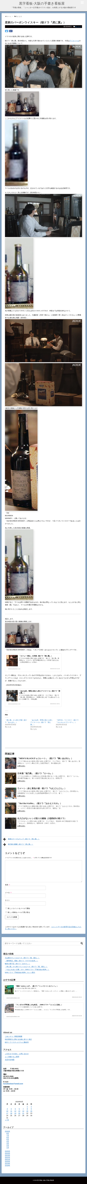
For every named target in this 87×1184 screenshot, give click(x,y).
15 (27, 1111)
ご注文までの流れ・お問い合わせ (17, 1054)
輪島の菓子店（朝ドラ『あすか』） (17, 964)
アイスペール (74, 41)
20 (19, 1113)
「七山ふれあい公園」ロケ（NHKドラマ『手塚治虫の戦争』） (27, 969)
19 (15, 1113)
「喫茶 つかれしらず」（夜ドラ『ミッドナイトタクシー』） (36, 986)
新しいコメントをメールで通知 (19, 908)
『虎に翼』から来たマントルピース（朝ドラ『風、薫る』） (26, 966)
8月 (7, 1133)
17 (7, 1113)
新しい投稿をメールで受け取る (19, 912)
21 (23, 1113)
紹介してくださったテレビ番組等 (17, 1042)
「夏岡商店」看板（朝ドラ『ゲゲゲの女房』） (21, 961)
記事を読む (21, 766)
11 (11, 1111)
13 (19, 1111)
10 (7, 1111)
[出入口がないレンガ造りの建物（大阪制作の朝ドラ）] (10, 823)
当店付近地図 (9, 1060)
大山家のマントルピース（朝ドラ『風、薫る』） (22, 958)
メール (8, 892)
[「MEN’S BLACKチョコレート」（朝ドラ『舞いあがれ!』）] (10, 763)
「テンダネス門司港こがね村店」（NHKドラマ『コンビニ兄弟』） (39, 1005)
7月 (7, 1135)
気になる (78, 26)
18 (11, 1113)
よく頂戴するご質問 (12, 1057)
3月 (7, 1143)
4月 (7, 1141)
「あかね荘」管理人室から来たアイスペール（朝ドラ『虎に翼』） (41, 722)
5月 (7, 1139)
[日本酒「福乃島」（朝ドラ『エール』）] (10, 778)
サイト (7, 900)
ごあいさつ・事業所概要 (13, 1036)
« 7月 (7, 1120)
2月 (7, 1145)
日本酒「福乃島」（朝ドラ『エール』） (35, 773)
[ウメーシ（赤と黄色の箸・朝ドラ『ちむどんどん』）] (10, 793)
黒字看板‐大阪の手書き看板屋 (42, 3)
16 (31, 1111)
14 (23, 1111)
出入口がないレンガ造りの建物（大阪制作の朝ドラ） (41, 818)
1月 (7, 1147)
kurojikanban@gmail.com (13, 1083)
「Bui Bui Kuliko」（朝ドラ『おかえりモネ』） (39, 803)
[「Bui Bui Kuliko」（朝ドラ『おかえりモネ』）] (10, 808)
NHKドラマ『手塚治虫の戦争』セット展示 (20, 972)
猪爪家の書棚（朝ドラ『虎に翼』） (20, 844)
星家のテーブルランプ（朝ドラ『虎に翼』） (24, 839)
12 (15, 1111)
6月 (7, 1137)
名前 (7, 885)
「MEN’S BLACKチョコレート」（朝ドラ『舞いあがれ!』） (45, 758)
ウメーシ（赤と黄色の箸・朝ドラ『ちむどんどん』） (41, 788)
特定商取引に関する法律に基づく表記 (18, 1039)
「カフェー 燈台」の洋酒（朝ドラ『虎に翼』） (36, 656)
